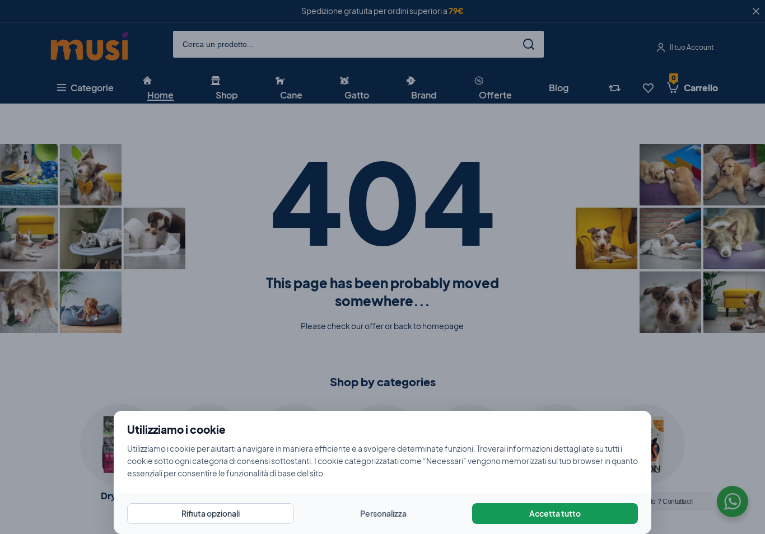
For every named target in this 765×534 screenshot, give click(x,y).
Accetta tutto (555, 513)
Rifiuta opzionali (210, 513)
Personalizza (383, 513)
